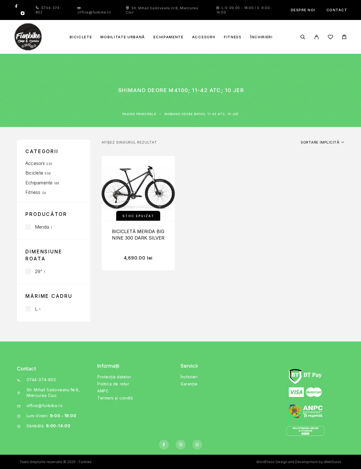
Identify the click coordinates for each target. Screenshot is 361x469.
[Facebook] (16, 6)
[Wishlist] (330, 37)
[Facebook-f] (164, 445)
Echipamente (168, 37)
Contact (337, 10)
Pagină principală (139, 114)
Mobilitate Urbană (122, 37)
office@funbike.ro (94, 12)
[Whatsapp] (197, 445)
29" (39, 271)
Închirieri (261, 37)
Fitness (233, 37)
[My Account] (316, 37)
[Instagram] (22, 13)
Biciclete (81, 37)
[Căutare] (303, 37)
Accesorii (203, 37)
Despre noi (303, 10)
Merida (42, 227)
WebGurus (332, 462)
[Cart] (344, 37)
